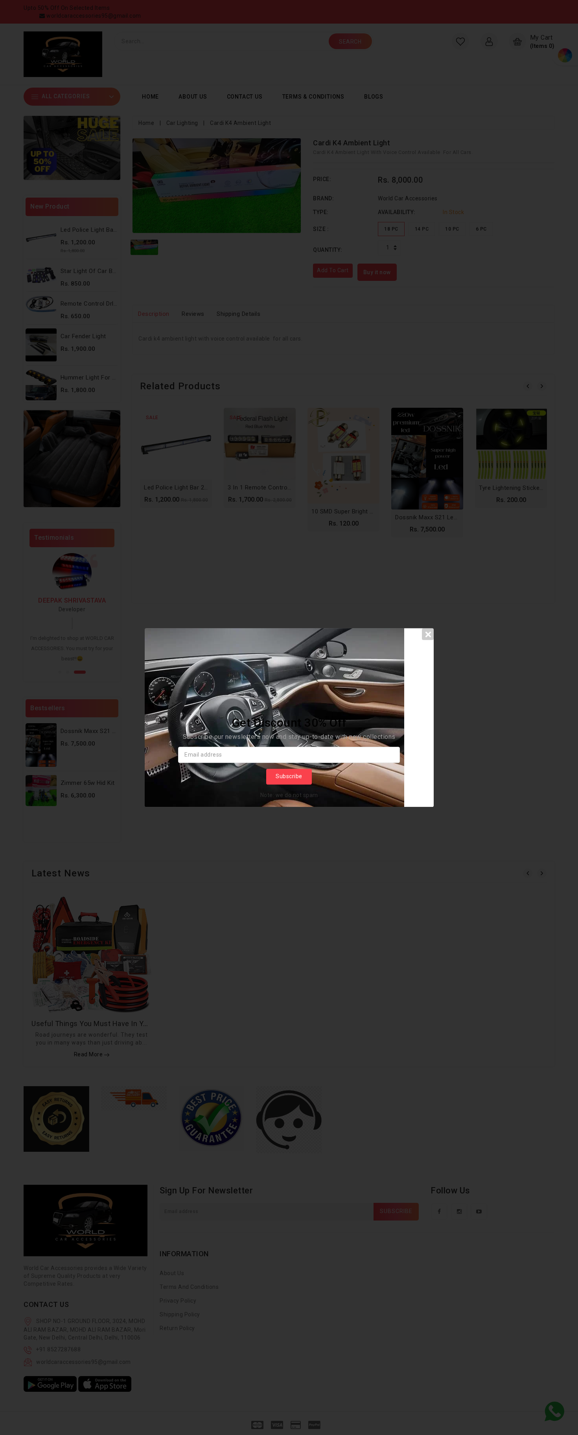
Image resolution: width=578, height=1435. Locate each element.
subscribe (289, 776)
